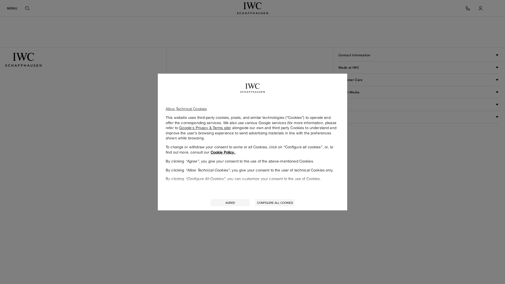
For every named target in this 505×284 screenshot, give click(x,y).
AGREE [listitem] (230, 202)
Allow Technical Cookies (186, 108)
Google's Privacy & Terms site (204, 127)
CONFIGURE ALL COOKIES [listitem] (275, 202)
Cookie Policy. (223, 152)
